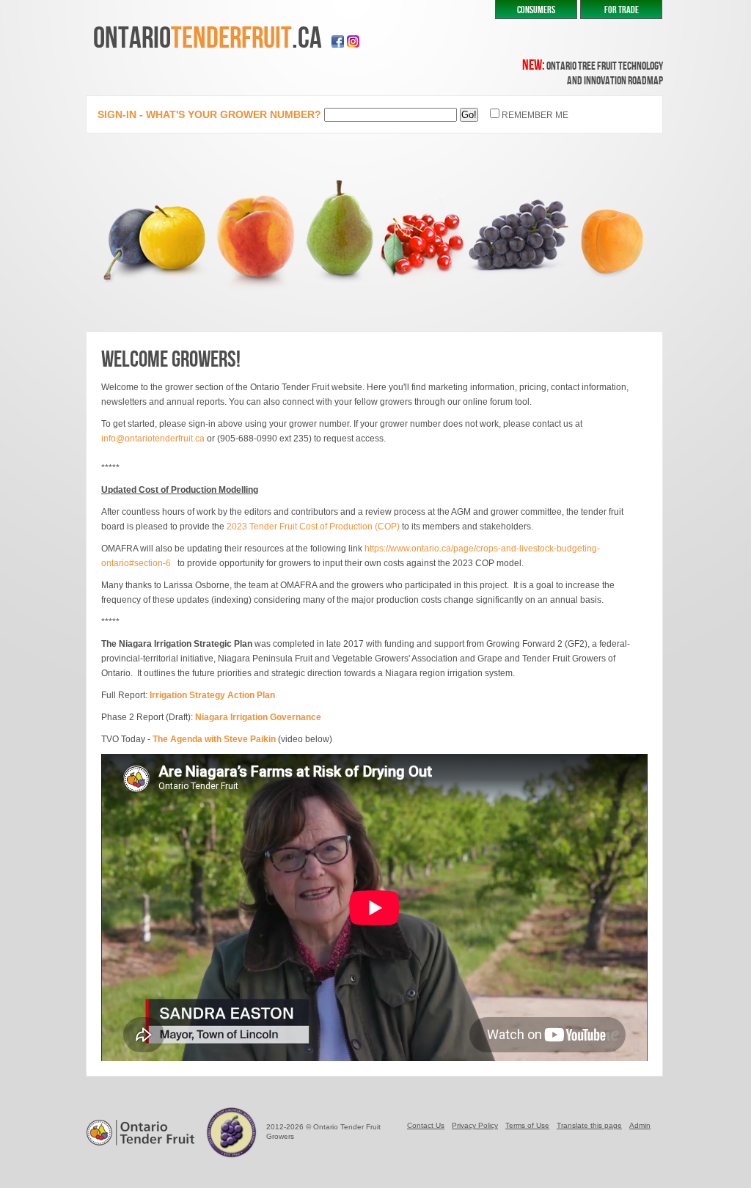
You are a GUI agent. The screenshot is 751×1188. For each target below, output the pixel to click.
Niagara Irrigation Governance (258, 717)
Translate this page (589, 1125)
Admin (640, 1125)
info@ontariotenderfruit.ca (153, 438)
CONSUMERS (536, 10)
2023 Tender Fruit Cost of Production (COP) (313, 526)
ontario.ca (207, 38)
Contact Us (425, 1125)
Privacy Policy (475, 1125)
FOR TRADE (621, 10)
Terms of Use (527, 1125)
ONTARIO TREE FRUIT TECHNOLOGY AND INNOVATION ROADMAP (592, 73)
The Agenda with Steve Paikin (214, 739)
